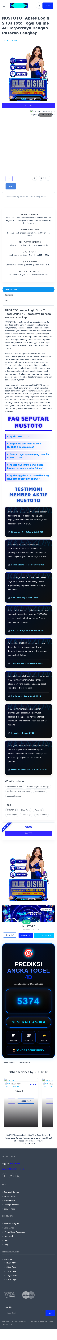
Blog (6, 1244)
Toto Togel (26, 815)
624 (11, 186)
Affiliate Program (11, 1223)
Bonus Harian (40, 791)
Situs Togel (12, 815)
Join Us (8, 1307)
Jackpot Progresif (14, 796)
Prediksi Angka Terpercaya (38, 786)
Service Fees (9, 1209)
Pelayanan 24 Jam (14, 786)
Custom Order (44, 935)
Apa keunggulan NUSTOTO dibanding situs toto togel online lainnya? (28, 477)
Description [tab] (11, 289)
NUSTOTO (11, 810)
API (5, 1240)
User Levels (9, 1228)
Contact (25, 935)
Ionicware (8, 1259)
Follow (10, 935)
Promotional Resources (14, 1232)
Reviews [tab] (9, 295)
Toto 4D (38, 810)
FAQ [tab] (7, 300)
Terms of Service (11, 1192)
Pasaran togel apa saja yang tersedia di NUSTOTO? (28, 456)
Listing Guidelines (11, 1204)
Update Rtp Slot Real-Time (18, 791)
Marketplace (8, 1062)
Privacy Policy (10, 1196)
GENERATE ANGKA (28, 1022)
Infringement (9, 1200)
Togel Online (41, 815)
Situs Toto (25, 810)
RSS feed (8, 1236)
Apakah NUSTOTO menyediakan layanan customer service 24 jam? (25, 466)
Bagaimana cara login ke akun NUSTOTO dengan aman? (24, 445)
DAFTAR (28, 106)
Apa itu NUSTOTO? (20, 436)
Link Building (24, 1062)
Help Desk (15, 1163)
